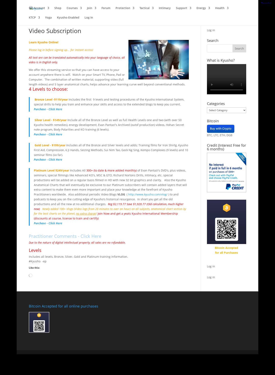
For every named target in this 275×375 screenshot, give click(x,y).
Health (219, 8)
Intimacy (165, 8)
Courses (72, 8)
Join (89, 8)
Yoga (48, 17)
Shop (57, 8)
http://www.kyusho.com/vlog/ (147, 194)
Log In (89, 17)
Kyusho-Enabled (68, 17)
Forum (105, 8)
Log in (211, 30)
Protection (123, 8)
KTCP (32, 17)
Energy (201, 8)
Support (181, 8)
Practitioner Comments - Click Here (65, 236)
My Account (37, 8)
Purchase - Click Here (48, 109)
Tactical (145, 8)
